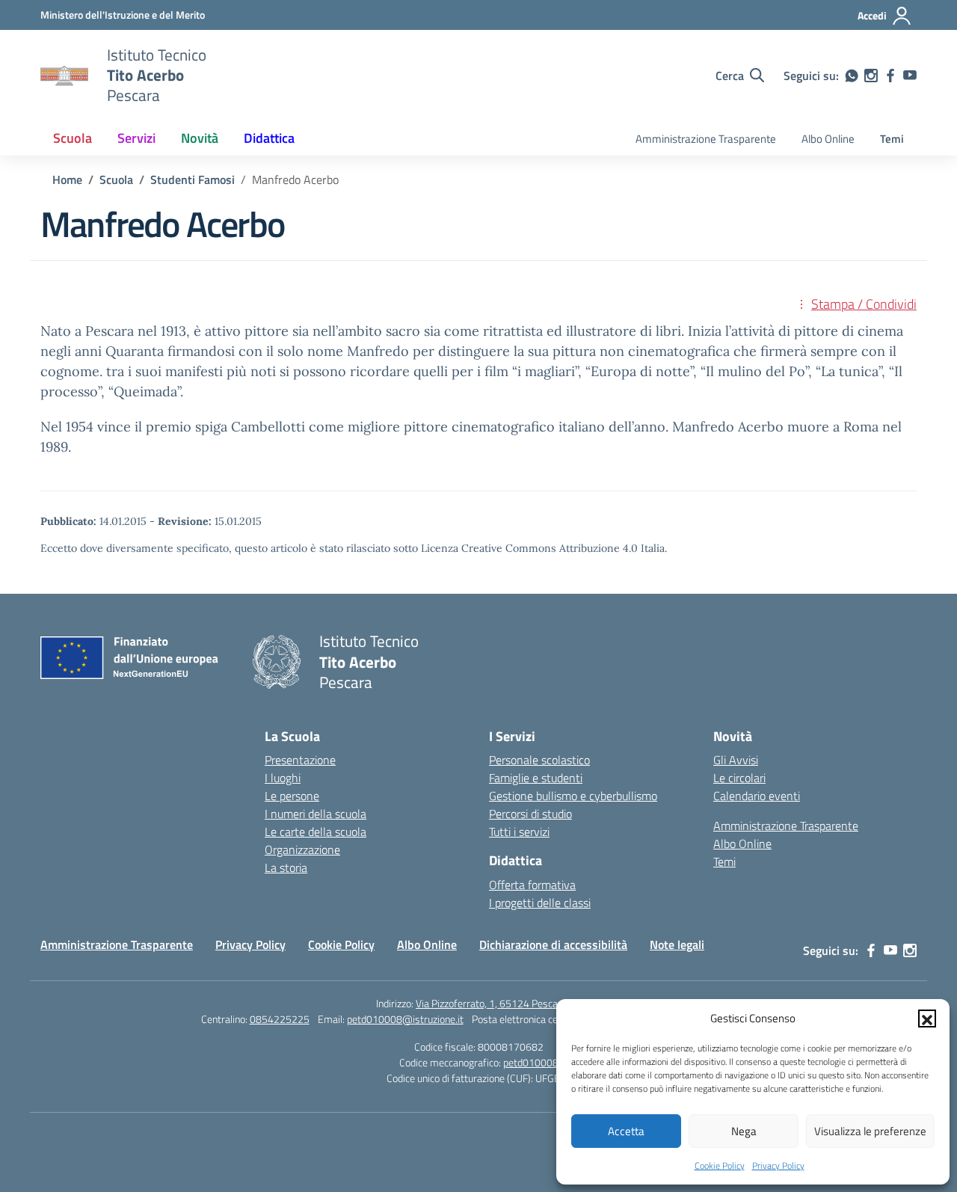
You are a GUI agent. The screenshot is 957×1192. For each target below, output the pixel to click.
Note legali (677, 944)
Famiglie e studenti (535, 778)
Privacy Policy (778, 1165)
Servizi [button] (136, 138)
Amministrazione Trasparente (706, 138)
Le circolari (739, 778)
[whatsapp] (851, 75)
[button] (927, 1018)
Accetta (626, 1131)
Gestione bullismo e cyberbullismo (573, 796)
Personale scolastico (539, 760)
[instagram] (871, 75)
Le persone (292, 796)
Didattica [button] (269, 138)
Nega (744, 1131)
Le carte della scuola (315, 832)
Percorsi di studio (530, 814)
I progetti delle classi (540, 903)
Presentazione (300, 760)
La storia (286, 867)
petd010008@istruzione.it (405, 1019)
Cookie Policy (720, 1165)
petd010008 (530, 1062)
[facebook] (890, 75)
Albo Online (828, 138)
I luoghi (283, 778)
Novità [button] (199, 138)
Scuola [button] (72, 138)
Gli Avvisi (735, 760)
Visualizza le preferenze (870, 1131)
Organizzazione (302, 849)
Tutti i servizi (519, 832)
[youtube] (910, 75)
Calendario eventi (756, 796)
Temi (892, 138)
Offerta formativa (532, 885)
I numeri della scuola (315, 814)
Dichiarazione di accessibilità (553, 944)
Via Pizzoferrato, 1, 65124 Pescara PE (498, 1003)
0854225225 (280, 1019)
